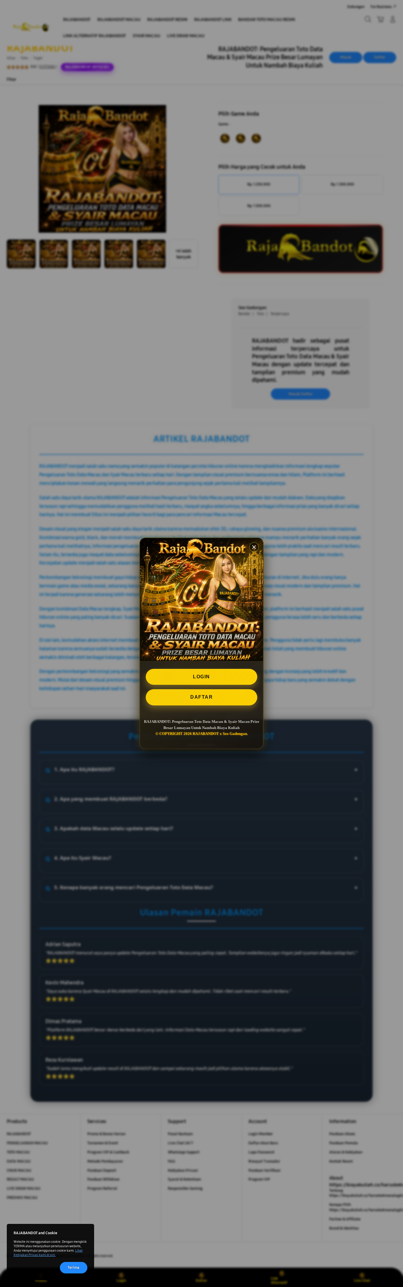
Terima (73, 1267)
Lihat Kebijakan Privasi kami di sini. (48, 1252)
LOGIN (201, 676)
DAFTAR (201, 697)
